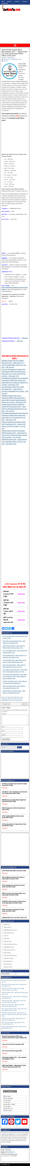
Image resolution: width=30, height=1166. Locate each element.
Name (3, 726)
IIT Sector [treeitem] (6, 935)
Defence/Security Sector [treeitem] (9, 950)
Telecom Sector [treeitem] (7, 927)
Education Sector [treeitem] (8, 964)
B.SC (6, 697)
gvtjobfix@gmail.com (10, 1151)
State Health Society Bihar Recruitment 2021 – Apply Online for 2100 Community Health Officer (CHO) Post (14, 53)
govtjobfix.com (8, 633)
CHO (22, 697)
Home (3, 1)
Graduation (19, 698)
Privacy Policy (5, 3)
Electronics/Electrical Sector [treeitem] (10, 944)
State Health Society (17, 700)
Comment (4, 713)
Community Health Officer (8, 698)
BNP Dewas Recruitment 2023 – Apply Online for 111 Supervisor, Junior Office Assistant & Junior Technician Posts (15, 676)
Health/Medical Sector (16, 59)
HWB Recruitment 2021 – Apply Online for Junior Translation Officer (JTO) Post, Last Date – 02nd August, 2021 (14, 442)
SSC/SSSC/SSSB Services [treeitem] (10, 955)
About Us (9, 1)
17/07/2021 (11, 57)
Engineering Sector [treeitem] (8, 961)
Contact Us (17, 1)
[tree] (15, 945)
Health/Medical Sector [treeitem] (9, 947)
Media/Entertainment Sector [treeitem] (10, 930)
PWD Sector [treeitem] (7, 938)
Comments (5, 60)
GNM (15, 698)
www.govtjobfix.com (10, 1152)
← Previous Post (5, 704)
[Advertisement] (15, 27)
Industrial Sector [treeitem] (7, 941)
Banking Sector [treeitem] (7, 952)
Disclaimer (24, 1)
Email (3, 730)
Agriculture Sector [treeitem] (8, 967)
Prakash (5, 57)
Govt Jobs (8, 59)
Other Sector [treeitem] (7, 924)
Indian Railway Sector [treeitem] (9, 932)
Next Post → (25, 704)
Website (3, 734)
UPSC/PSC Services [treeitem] (9, 958)
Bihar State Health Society (14, 697)
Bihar (4, 59)
